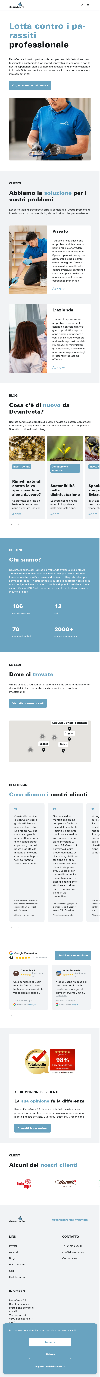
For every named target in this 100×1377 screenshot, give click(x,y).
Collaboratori (17, 1277)
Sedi (11, 1270)
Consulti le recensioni (32, 1128)
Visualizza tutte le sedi (28, 703)
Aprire (56, 289)
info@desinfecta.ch (73, 1252)
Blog (12, 1258)
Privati (13, 1245)
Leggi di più (61, 996)
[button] (88, 5)
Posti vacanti (17, 1264)
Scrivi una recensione (73, 955)
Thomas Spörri (28, 970)
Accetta (50, 1342)
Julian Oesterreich (72, 970)
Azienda (14, 1252)
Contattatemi (70, 1258)
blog (43, 429)
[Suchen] (82, 5)
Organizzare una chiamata (30, 85)
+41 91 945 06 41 (72, 1245)
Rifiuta (50, 1354)
